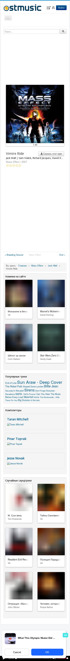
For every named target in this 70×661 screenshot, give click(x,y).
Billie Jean (51, 386)
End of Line (10, 382)
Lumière (39, 386)
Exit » (62, 254)
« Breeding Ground (14, 254)
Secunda (9, 390)
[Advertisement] (35, 210)
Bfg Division (24, 400)
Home (36, 397)
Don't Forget (40, 390)
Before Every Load (14, 397)
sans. (19, 393)
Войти (61, 7)
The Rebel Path (13, 386)
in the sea (35, 400)
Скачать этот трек (52, 153)
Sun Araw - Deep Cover (39, 382)
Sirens (29, 389)
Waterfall (28, 397)
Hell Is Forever (29, 394)
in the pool (18, 390)
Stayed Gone (29, 386)
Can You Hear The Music (48, 394)
